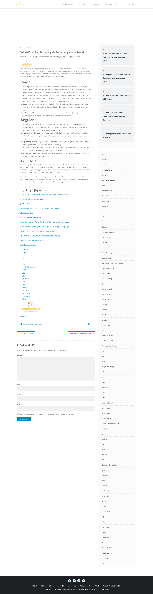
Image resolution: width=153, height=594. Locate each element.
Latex (103, 398)
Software (105, 501)
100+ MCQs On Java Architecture (32, 240)
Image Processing (108, 367)
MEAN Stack (106, 408)
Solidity (104, 506)
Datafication (106, 273)
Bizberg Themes (104, 589)
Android (104, 160)
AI (102, 154)
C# (23, 258)
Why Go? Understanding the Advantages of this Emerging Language (44, 226)
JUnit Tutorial (25, 204)
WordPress (88, 589)
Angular (25, 249)
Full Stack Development (110, 346)
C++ (23, 261)
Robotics (105, 475)
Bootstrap (105, 206)
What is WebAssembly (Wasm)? (81, 334)
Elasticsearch (106, 325)
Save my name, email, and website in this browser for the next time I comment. (47, 414)
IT (102, 377)
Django (104, 305)
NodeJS (104, 439)
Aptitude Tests (107, 170)
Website (20, 404)
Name (20, 385)
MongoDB (105, 429)
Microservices (106, 418)
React (104, 470)
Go (103, 356)
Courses (104, 242)
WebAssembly (107, 558)
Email (19, 394)
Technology (106, 527)
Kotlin (24, 282)
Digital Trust (106, 294)
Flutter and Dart (107, 341)
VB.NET (24, 299)
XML (103, 563)
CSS (23, 264)
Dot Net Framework (29, 267)
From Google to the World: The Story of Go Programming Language (44, 222)
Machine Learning (108, 403)
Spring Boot (106, 512)
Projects (104, 455)
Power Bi (25, 287)
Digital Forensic (107, 289)
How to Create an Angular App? (31, 199)
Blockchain (105, 201)
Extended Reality (107, 336)
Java (23, 276)
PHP (23, 284)
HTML (24, 270)
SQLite (104, 522)
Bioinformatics (107, 191)
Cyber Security (107, 253)
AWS (103, 185)
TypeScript (26, 296)
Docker (104, 310)
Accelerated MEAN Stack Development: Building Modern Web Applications (47, 194)
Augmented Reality (108, 180)
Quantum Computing (109, 465)
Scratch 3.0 (26, 293)
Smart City (105, 496)
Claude (104, 227)
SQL (103, 517)
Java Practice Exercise (28, 245)
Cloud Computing (108, 232)
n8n (103, 434)
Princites (23, 316)
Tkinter (104, 532)
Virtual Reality (106, 548)
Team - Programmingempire (33, 324)
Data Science (106, 258)
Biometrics (105, 196)
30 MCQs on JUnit (26, 213)
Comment (20, 355)
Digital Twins (106, 299)
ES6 (103, 330)
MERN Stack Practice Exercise (30, 217)
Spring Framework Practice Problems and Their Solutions (40, 208)
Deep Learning (107, 279)
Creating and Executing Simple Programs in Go (37, 231)
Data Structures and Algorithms (113, 263)
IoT (23, 273)
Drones (104, 320)
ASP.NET (25, 252)
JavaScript (25, 279)
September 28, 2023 (26, 48)
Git (103, 351)
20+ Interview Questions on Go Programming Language (40, 236)
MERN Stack (106, 413)
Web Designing (107, 553)
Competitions (106, 237)
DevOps (104, 284)
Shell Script (106, 491)
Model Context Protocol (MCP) (112, 424)
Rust (103, 481)
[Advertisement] (76, 24)
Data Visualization (108, 268)
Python (24, 290)
